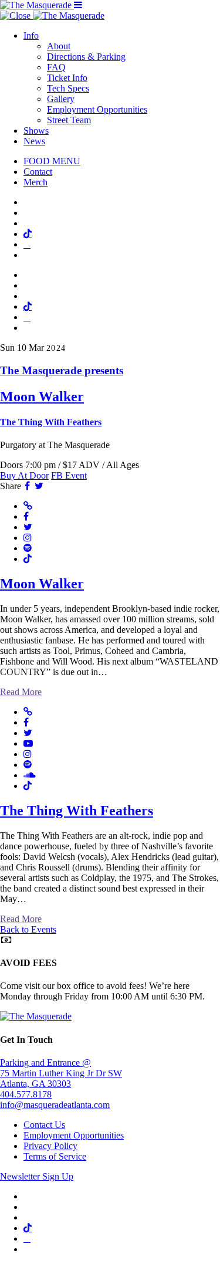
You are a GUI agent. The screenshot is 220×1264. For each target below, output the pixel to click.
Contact (37, 172)
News (34, 141)
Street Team (69, 120)
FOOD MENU (51, 161)
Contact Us (44, 1125)
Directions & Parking (86, 57)
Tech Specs (68, 88)
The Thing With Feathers (76, 810)
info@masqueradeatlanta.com (55, 1105)
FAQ (56, 67)
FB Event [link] (69, 475)
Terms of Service (54, 1156)
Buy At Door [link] (24, 475)
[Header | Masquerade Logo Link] (37, 5)
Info (31, 35)
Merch (35, 182)
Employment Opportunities (97, 109)
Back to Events (28, 929)
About (58, 46)
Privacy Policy (50, 1146)
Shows (36, 130)
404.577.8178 (26, 1094)
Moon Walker (42, 583)
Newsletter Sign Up (36, 1176)
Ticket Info (67, 78)
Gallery (61, 99)
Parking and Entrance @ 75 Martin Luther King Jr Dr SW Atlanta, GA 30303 (61, 1073)
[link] (110, 396)
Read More (21, 692)
